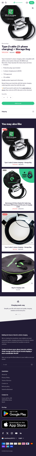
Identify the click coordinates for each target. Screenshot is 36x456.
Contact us (5, 383)
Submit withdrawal (7, 389)
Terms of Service (6, 380)
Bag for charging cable (18, 287)
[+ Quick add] (32, 158)
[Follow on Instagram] (12, 433)
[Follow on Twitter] (7, 433)
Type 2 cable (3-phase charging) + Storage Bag (18, 162)
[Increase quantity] (10, 97)
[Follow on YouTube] (16, 433)
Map (31, 2)
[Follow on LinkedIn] (21, 433)
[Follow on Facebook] (3, 433)
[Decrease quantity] (4, 97)
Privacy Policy (6, 377)
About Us (4, 374)
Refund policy (6, 386)
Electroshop (5, 43)
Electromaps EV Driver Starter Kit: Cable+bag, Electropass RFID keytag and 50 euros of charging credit (18, 204)
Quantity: (4, 94)
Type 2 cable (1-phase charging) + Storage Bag (18, 247)
